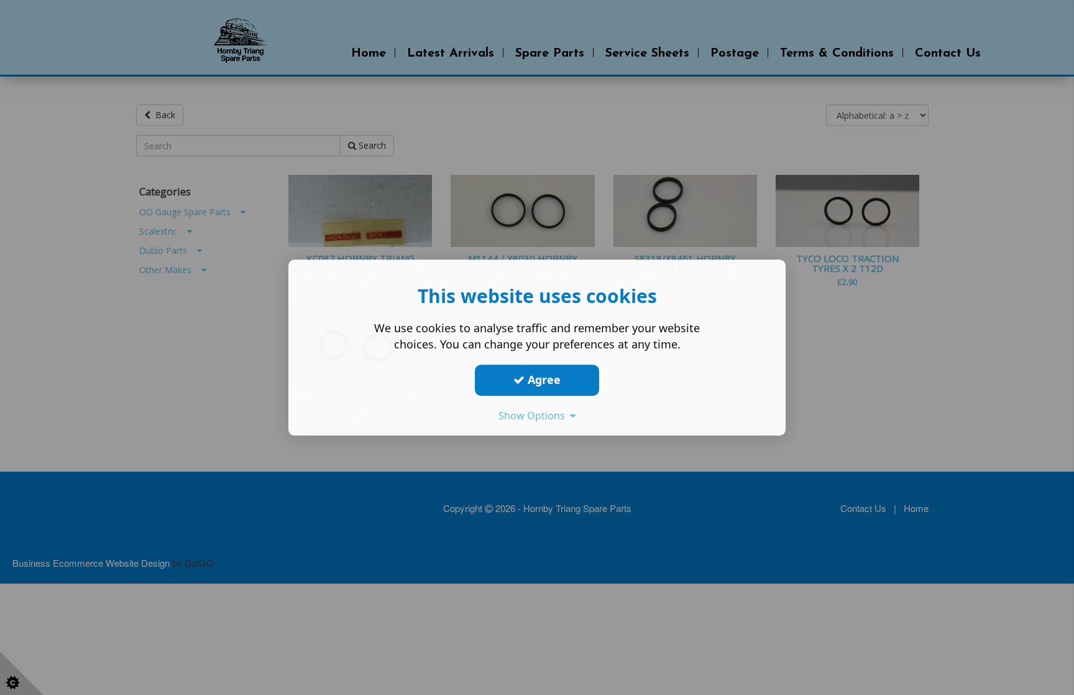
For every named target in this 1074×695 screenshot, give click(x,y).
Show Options (534, 415)
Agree (543, 379)
